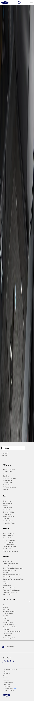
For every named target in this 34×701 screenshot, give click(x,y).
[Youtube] (8, 661)
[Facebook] (2, 661)
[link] (5, 671)
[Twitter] (5, 661)
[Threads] (13, 661)
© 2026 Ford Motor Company (10, 669)
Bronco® (4, 453)
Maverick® (5, 455)
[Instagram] (10, 661)
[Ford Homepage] (6, 696)
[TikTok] (2, 663)
